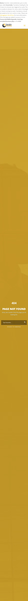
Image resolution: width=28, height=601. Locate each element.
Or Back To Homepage (14, 327)
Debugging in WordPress (7, 15)
